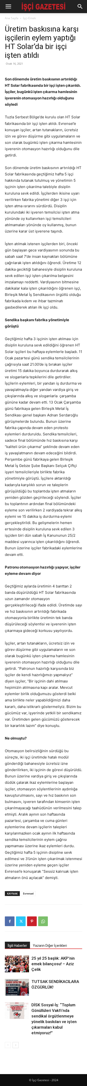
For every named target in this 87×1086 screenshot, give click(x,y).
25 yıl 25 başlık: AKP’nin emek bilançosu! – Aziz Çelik (53, 964)
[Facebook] (9, 921)
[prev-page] (8, 1045)
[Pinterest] (32, 921)
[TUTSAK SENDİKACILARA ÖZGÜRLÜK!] (17, 987)
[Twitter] (21, 921)
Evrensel (28, 893)
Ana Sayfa (11, 18)
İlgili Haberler (17, 946)
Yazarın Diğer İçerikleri (50, 946)
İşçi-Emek (29, 18)
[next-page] (16, 1045)
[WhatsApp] (43, 921)
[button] (8, 6)
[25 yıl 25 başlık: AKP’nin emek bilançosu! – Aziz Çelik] (17, 964)
